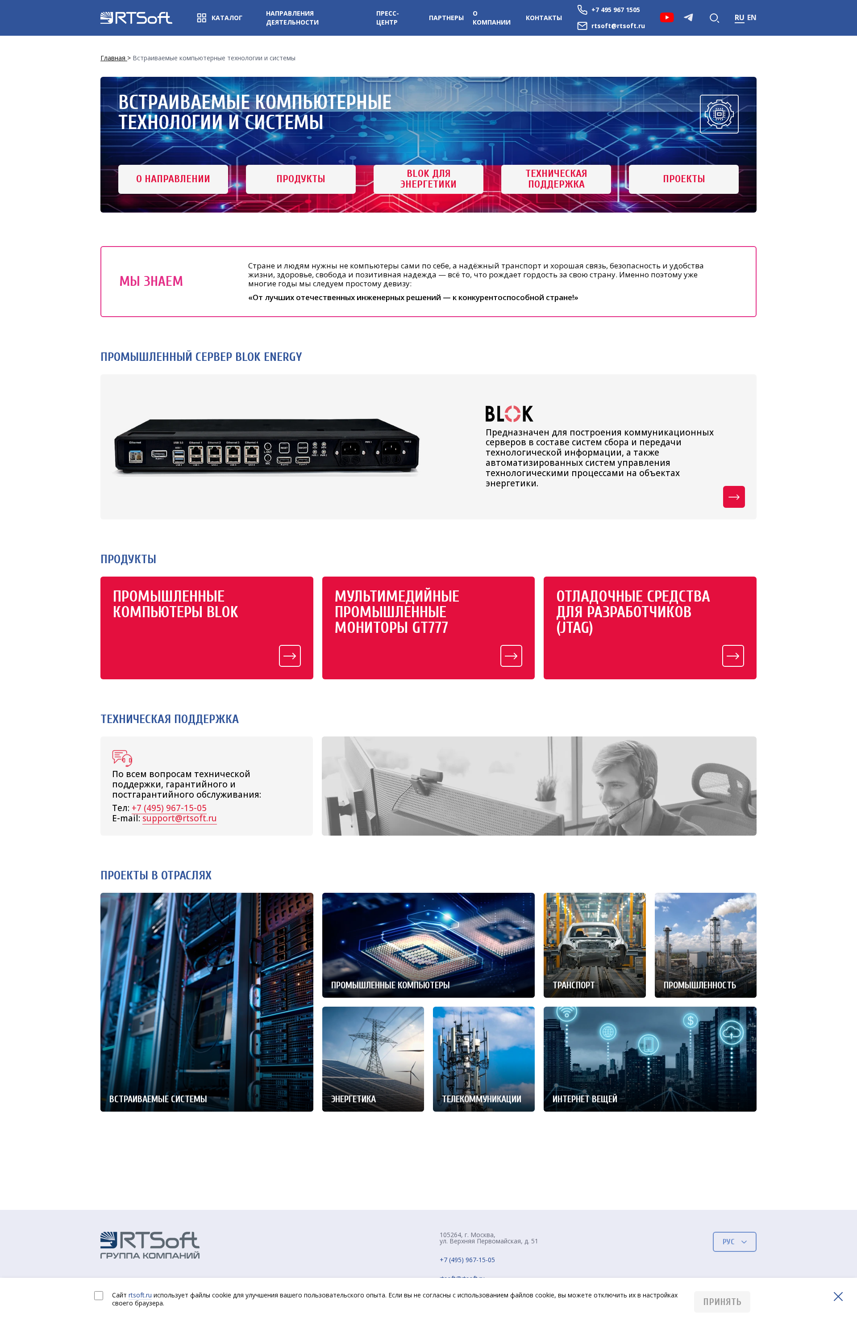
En (752, 17)
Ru (740, 17)
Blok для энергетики (428, 178)
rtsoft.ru (140, 1295)
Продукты (300, 179)
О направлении (173, 179)
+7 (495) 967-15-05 (169, 808)
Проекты (684, 179)
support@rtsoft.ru (179, 818)
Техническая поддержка (556, 178)
